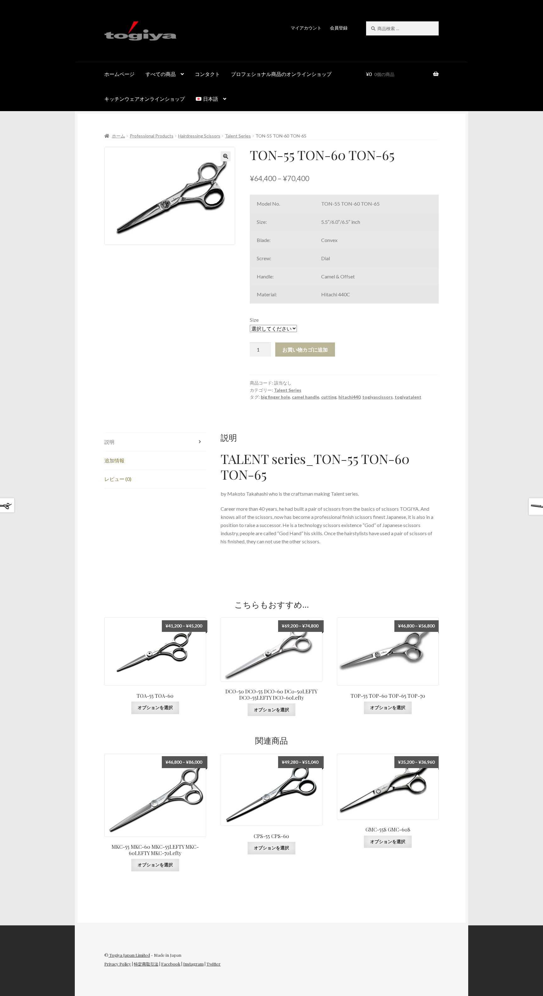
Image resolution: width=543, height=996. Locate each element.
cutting (329, 397)
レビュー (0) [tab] (117, 479)
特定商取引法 (146, 963)
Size (254, 320)
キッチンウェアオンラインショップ (144, 99)
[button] (226, 156)
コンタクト (207, 74)
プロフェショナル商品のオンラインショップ (281, 74)
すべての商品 (160, 74)
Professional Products (151, 135)
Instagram (193, 963)
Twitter (213, 963)
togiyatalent (408, 397)
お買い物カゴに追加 (305, 350)
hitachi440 (349, 397)
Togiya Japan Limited (129, 955)
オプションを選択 (155, 707)
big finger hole (275, 397)
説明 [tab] (109, 442)
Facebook (170, 963)
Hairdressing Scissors (199, 135)
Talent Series (238, 135)
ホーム (118, 135)
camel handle (305, 397)
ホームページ (119, 74)
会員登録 (339, 27)
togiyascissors (377, 397)
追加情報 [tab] (114, 460)
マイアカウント (306, 27)
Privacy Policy (117, 963)
